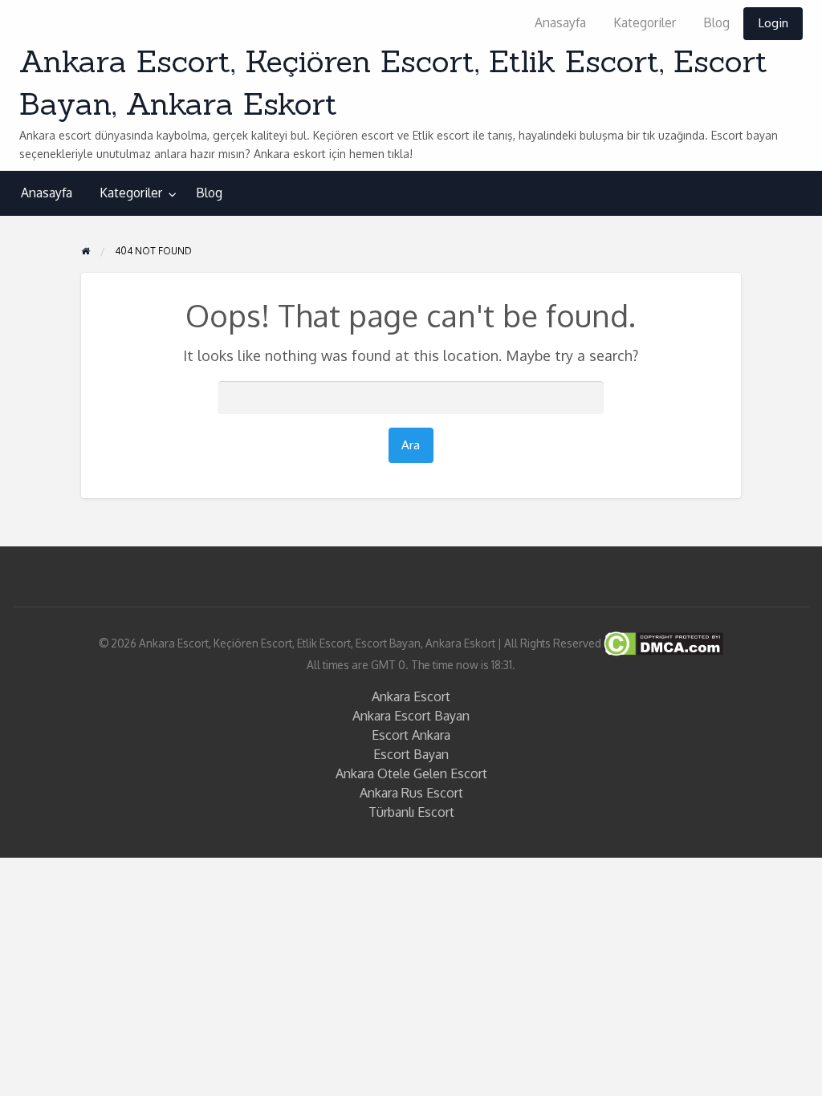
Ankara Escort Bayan (411, 716)
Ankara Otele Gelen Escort (411, 773)
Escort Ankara (411, 735)
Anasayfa (560, 22)
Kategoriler (644, 22)
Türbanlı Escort (411, 812)
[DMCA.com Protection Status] (662, 642)
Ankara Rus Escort (411, 793)
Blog (716, 22)
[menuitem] (560, 23)
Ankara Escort (411, 696)
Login (773, 22)
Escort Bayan (411, 754)
